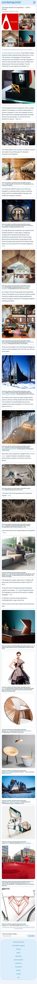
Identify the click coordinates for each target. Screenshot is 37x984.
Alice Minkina (7, 773)
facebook (18, 967)
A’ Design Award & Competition (11, 53)
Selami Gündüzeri (26, 843)
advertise (18, 956)
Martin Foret (24, 925)
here (27, 66)
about (18, 953)
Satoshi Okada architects (9, 394)
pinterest (18, 963)
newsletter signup (18, 945)
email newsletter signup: (9, 934)
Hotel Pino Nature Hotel (16, 802)
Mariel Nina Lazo (26, 731)
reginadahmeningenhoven (9, 448)
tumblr (18, 974)
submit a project (18, 942)
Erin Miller (5, 11)
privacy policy (18, 960)
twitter (18, 970)
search (18, 949)
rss (18, 977)
